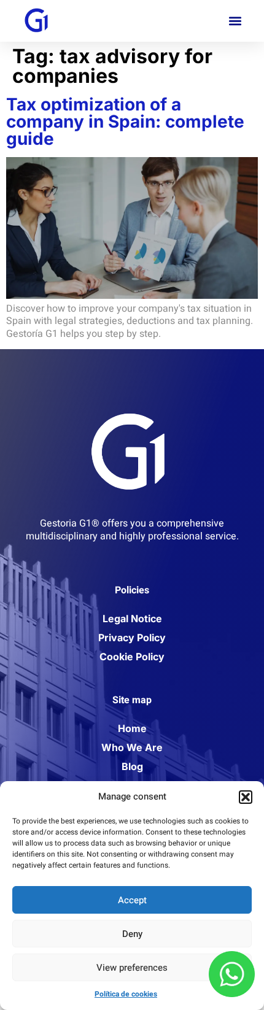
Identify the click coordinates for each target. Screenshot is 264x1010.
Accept (132, 900)
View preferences (132, 967)
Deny (132, 934)
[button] (245, 797)
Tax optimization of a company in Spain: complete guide (125, 121)
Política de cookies (126, 994)
